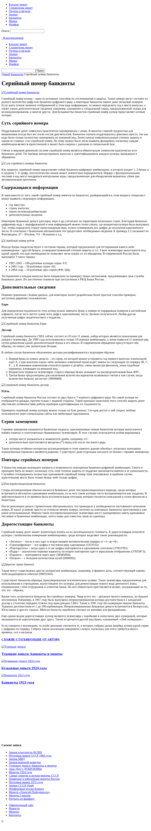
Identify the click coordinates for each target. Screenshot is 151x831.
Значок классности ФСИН (25, 752)
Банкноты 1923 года (17, 682)
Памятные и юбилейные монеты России (34, 778)
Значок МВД (17, 759)
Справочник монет (21, 7)
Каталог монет (18, 4)
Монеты (14, 811)
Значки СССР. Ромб (21, 785)
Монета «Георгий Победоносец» (29, 792)
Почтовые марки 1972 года (26, 782)
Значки (13, 14)
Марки (13, 21)
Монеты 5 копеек (20, 795)
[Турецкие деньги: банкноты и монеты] (13, 646)
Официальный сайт (21, 805)
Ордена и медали (19, 11)
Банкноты (15, 17)
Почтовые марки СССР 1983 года (30, 755)
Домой (5, 74)
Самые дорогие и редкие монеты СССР (34, 775)
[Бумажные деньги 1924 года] (20, 661)
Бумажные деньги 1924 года (24, 668)
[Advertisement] (75, 714)
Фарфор (14, 24)
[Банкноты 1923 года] (15, 675)
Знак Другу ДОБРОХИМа (25, 768)
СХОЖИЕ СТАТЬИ (14, 639)
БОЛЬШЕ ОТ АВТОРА (44, 639)
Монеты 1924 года (20, 772)
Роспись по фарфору (22, 798)
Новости (14, 808)
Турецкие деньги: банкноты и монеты (31, 654)
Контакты (15, 815)
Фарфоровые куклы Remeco (26, 788)
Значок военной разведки (25, 762)
